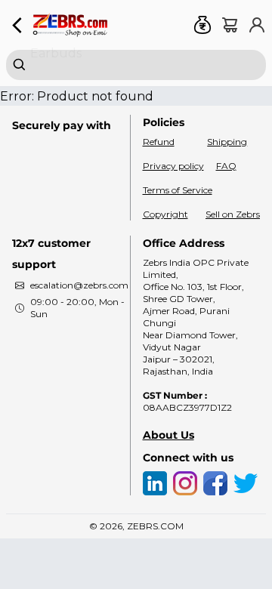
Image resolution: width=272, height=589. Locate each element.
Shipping (227, 141)
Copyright (165, 214)
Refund (159, 141)
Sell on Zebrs (233, 214)
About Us (168, 435)
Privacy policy (173, 165)
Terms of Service (177, 190)
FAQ (226, 165)
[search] (136, 65)
